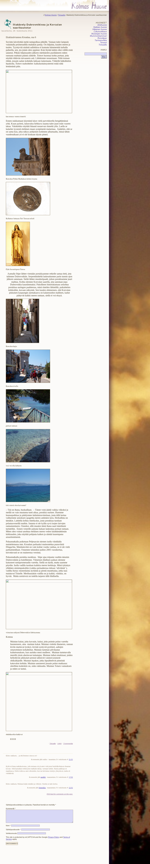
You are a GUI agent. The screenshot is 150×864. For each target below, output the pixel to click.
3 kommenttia (68, 743)
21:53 (71, 759)
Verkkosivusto (11, 833)
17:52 (71, 777)
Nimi (8, 826)
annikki (43, 777)
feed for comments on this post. (60, 794)
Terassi (103, 42)
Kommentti (11, 809)
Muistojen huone (99, 34)
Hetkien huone (100, 27)
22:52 (71, 787)
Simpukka (42, 787)
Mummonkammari (98, 36)
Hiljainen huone (99, 29)
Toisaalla (53, 743)
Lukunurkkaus (100, 31)
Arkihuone (102, 25)
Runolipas (102, 38)
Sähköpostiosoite (13, 830)
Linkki (59, 743)
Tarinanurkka (101, 40)
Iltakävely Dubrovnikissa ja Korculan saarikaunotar (31, 27)
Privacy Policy (53, 837)
